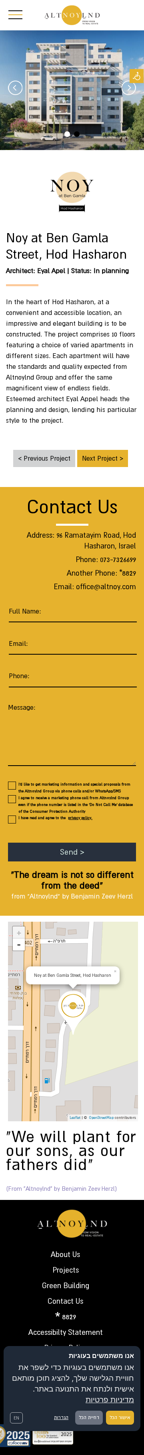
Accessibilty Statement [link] (65, 1332)
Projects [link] (65, 1270)
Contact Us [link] (65, 1301)
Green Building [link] (65, 1285)
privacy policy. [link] (80, 818)
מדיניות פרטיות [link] (110, 1399)
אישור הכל (120, 1417)
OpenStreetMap (101, 1117)
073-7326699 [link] (118, 559)
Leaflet (75, 1117)
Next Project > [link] (102, 458)
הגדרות (61, 1417)
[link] (137, 76)
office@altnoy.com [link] (106, 586)
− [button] (19, 944)
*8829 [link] (127, 573)
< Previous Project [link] (44, 458)
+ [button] (19, 932)
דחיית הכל (89, 1417)
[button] (55, 998)
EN (16, 1417)
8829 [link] (69, 1316)
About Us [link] (65, 1254)
